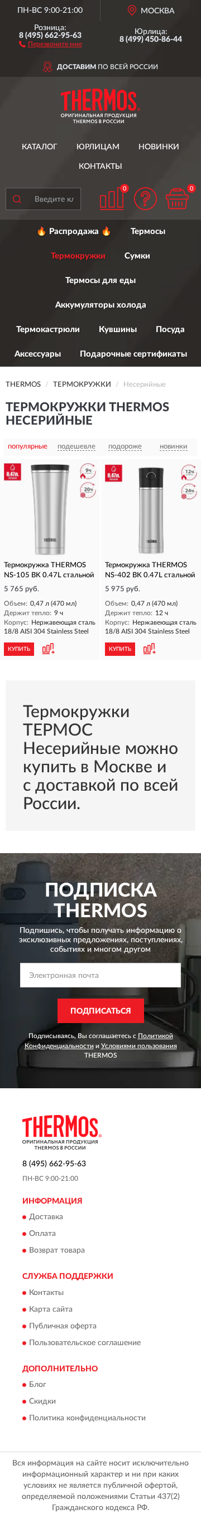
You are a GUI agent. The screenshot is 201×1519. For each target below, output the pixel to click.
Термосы (148, 231)
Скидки (42, 1402)
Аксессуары (38, 354)
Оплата (42, 1234)
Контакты (100, 167)
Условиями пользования (139, 1046)
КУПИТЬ (19, 649)
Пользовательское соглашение (85, 1343)
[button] (50, 43)
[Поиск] (17, 199)
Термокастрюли (48, 329)
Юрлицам (97, 147)
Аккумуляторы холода (100, 305)
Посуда (170, 329)
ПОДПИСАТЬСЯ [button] (100, 1011)
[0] (177, 198)
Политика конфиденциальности (87, 1419)
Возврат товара (57, 1251)
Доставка (46, 1217)
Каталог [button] (40, 147)
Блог (37, 1385)
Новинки (158, 147)
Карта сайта (51, 1309)
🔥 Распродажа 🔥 (74, 231)
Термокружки (78, 256)
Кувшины (118, 329)
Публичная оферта (63, 1326)
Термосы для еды (100, 280)
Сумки (137, 256)
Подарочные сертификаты (133, 354)
